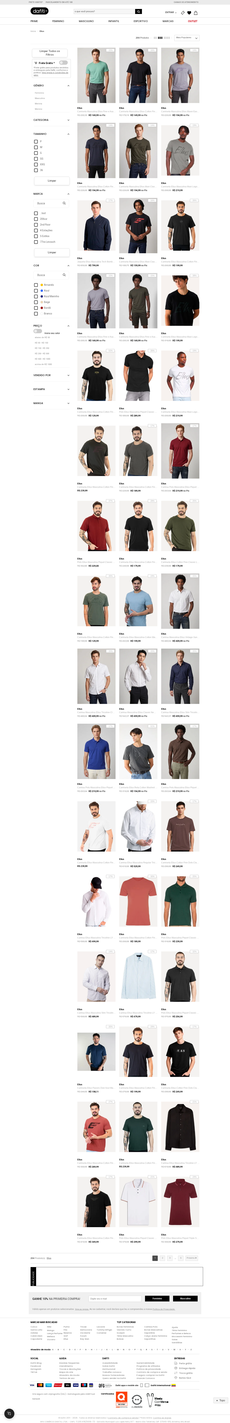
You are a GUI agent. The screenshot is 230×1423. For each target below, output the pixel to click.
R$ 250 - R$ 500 (42, 353)
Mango (50, 1330)
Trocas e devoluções (70, 1369)
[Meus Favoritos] (190, 13)
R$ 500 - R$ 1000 (42, 359)
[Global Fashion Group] (105, 1385)
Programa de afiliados (148, 1366)
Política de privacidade (149, 1369)
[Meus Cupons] (184, 13)
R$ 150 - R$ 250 (42, 348)
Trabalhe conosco (111, 1372)
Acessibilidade (110, 1363)
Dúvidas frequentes (69, 1363)
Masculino (185, 1298)
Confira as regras (162, 1417)
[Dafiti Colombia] (173, 1385)
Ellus (42, 31)
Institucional (108, 1369)
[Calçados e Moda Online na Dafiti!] (40, 11)
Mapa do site (66, 1372)
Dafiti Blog (36, 1363)
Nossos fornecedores (113, 1375)
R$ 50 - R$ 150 (41, 343)
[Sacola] (196, 13)
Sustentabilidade (146, 1363)
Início (33, 31)
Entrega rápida (187, 1368)
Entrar (169, 12)
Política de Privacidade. (164, 1309)
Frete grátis (185, 1363)
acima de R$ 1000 (43, 364)
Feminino (157, 1298)
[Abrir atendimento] (9, 1414)
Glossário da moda (69, 1375)
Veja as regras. (82, 1309)
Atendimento (66, 1366)
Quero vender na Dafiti (114, 1378)
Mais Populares (183, 37)
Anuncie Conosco (146, 1378)
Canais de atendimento (186, 2)
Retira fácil (185, 1377)
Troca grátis (186, 1373)
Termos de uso (67, 1378)
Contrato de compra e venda (152, 1372)
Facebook (36, 1366)
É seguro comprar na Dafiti (150, 1375)
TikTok (34, 1372)
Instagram (36, 1369)
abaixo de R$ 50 (42, 337)
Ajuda (175, 1327)
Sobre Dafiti (108, 1366)
